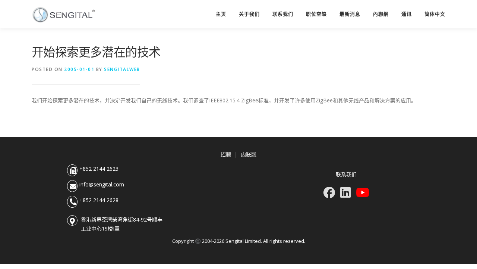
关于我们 (249, 14)
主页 (221, 14)
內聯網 (381, 14)
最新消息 (349, 14)
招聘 (226, 154)
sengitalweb (122, 69)
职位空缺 (316, 14)
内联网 (248, 154)
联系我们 (282, 14)
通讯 (406, 14)
